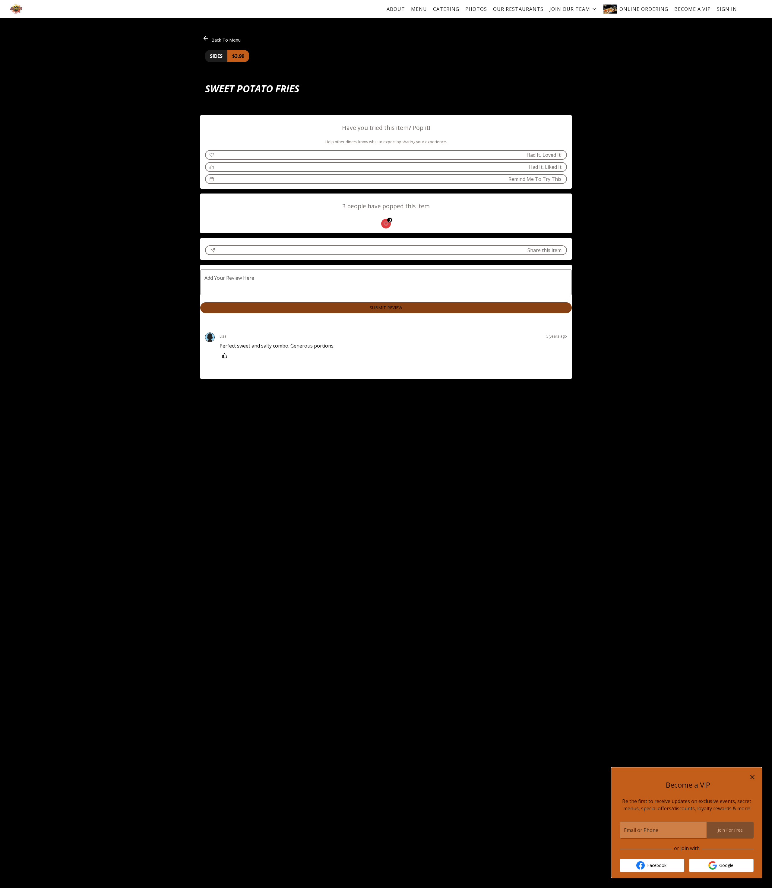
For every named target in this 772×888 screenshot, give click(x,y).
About (396, 9)
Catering (446, 9)
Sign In (727, 9)
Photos (476, 9)
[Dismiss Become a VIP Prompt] (752, 777)
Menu (419, 9)
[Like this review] (226, 356)
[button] (573, 9)
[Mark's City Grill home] (32, 9)
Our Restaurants (518, 9)
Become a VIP (692, 9)
